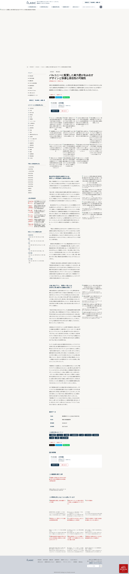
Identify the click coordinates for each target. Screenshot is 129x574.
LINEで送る (67, 97)
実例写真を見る (44, 7)
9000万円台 (30, 186)
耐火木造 (32, 112)
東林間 (67, 435)
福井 (44, 245)
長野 (33, 245)
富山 (40, 245)
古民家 (31, 136)
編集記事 (30, 80)
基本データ (59, 94)
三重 (43, 250)
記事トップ (53, 94)
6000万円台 (30, 182)
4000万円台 (30, 177)
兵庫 (33, 250)
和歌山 (40, 250)
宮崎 (40, 260)
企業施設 (32, 153)
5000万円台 (30, 179)
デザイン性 (88, 435)
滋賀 (38, 250)
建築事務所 (31, 85)
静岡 (31, 245)
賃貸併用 (32, 145)
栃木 (41, 240)
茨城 (39, 240)
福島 (43, 236)
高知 (29, 256)
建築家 (30, 88)
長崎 (33, 260)
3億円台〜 (30, 192)
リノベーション (32, 121)
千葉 (36, 240)
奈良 (36, 250)
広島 (29, 254)
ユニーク (60, 435)
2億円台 (29, 190)
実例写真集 (31, 78)
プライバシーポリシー (67, 562)
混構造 (31, 119)
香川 (40, 254)
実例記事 (32, 67)
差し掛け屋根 (65, 438)
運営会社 (80, 562)
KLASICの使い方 (73, 559)
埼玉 (34, 240)
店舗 (31, 149)
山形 (41, 236)
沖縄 (29, 262)
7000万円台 (30, 184)
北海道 (30, 236)
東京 (29, 240)
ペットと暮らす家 (33, 138)
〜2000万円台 (31, 171)
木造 (31, 110)
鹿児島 (42, 260)
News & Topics (32, 90)
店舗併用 (32, 143)
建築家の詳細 (55, 111)
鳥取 (36, 254)
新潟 (36, 245)
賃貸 (58, 438)
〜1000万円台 (31, 167)
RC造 (31, 117)
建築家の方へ (58, 562)
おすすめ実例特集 (32, 83)
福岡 (29, 260)
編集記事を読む (56, 7)
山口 (33, 254)
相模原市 (53, 435)
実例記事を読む (32, 7)
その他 (31, 158)
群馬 (43, 240)
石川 (42, 245)
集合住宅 (32, 147)
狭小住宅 (32, 125)
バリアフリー (32, 141)
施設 (31, 151)
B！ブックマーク (58, 97)
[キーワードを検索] (101, 7)
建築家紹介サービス (33, 95)
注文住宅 (37, 67)
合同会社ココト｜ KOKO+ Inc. (56, 81)
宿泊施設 (32, 156)
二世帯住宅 (32, 123)
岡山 (31, 254)
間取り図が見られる (34, 134)
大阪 (29, 250)
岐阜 (29, 246)
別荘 (31, 132)
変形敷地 (32, 128)
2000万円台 (30, 173)
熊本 (36, 260)
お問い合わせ (75, 7)
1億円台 (29, 188)
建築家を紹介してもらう (49, 562)
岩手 (34, 236)
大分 (38, 260)
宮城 (36, 236)
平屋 (31, 130)
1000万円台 (30, 169)
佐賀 (31, 260)
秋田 (39, 236)
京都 (31, 250)
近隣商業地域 (75, 435)
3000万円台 (30, 175)
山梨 (38, 245)
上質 (82, 435)
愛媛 (42, 254)
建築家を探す (66, 7)
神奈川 (32, 240)
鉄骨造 (31, 114)
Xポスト (52, 97)
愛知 (29, 245)
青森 (32, 236)
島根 (38, 254)
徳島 (44, 254)
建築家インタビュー (65, 559)
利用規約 (75, 562)
